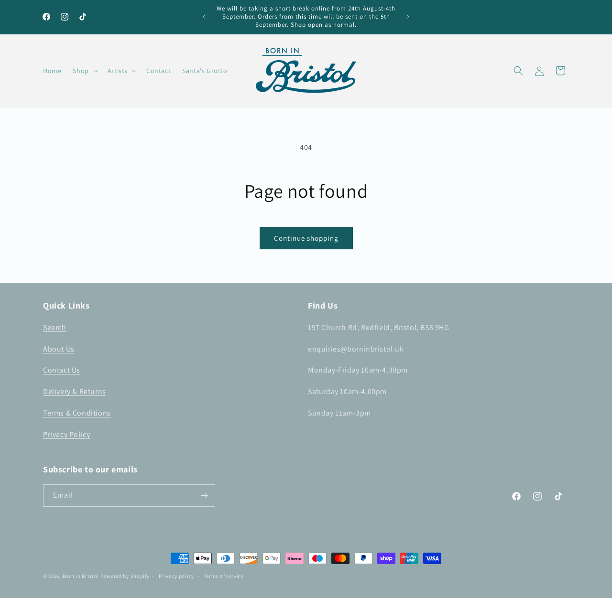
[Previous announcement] (204, 17)
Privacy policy (176, 576)
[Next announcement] (407, 17)
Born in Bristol (81, 576)
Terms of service (224, 576)
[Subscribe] (204, 495)
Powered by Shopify (125, 576)
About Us (59, 349)
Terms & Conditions (77, 413)
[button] (84, 71)
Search (54, 327)
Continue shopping (306, 238)
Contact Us (61, 370)
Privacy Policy (66, 434)
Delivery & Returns (74, 391)
